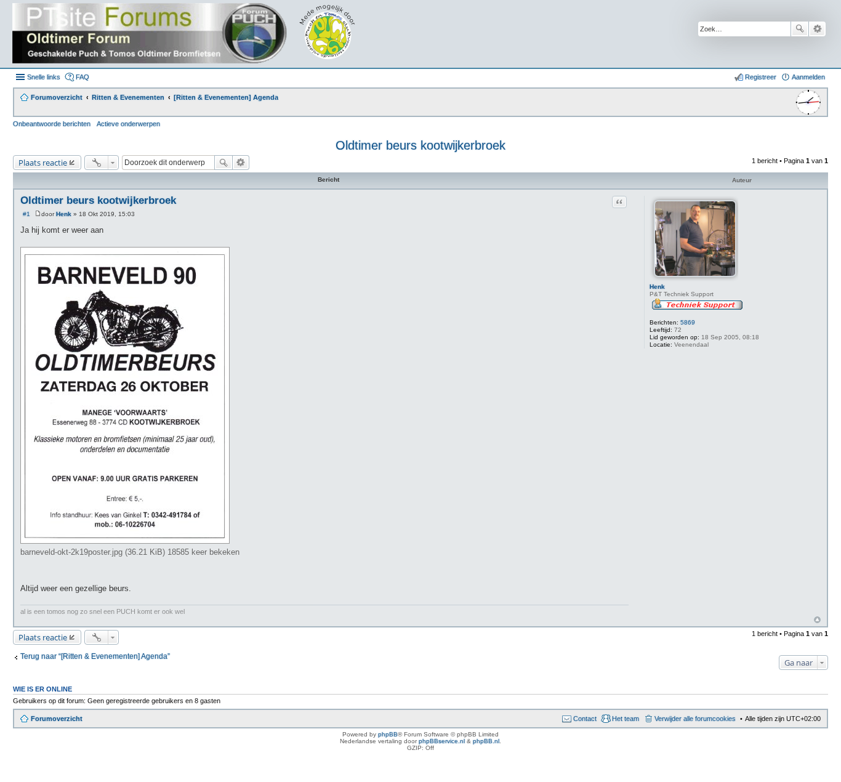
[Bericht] (37, 214)
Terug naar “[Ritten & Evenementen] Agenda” (95, 656)
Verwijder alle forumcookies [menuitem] (695, 718)
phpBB (388, 734)
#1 (26, 214)
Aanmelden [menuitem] (808, 77)
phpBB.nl (486, 741)
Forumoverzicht (56, 718)
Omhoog (817, 619)
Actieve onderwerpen (128, 123)
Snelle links (43, 77)
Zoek (800, 29)
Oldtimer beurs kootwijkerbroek (420, 145)
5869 (687, 322)
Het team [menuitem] (625, 718)
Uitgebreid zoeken (817, 29)
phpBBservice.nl (442, 741)
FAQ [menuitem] (82, 77)
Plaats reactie (42, 162)
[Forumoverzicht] (192, 34)
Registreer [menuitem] (760, 77)
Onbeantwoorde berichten (52, 123)
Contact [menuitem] (585, 718)
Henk (657, 286)
